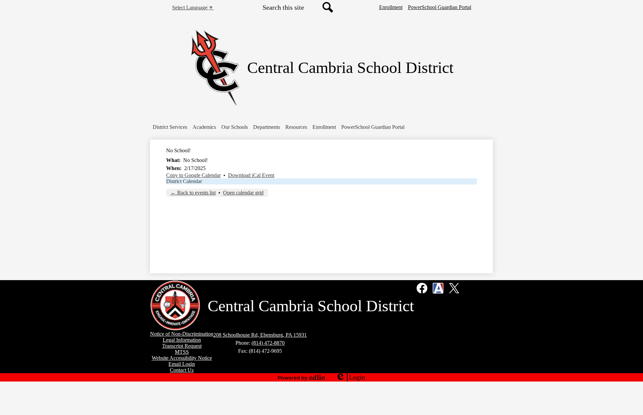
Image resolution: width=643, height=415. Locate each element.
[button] (170, 127)
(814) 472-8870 (268, 343)
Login (350, 378)
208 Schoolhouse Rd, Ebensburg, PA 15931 (260, 335)
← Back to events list (193, 192)
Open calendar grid (243, 192)
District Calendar (184, 181)
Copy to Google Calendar (193, 175)
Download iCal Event (251, 175)
